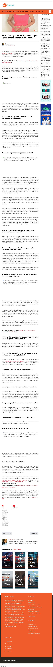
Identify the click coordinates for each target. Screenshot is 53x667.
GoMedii (13, 491)
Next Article (34, 533)
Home (3, 11)
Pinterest (9, 648)
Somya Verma (9, 44)
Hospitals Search (32, 626)
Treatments (16, 11)
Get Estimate (31, 631)
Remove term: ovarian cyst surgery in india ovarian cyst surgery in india (5, 523)
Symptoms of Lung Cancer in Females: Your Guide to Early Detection (33, 562)
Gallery (38, 11)
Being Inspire (31, 609)
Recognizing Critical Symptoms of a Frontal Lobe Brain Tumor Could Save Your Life (7, 580)
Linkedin (9, 646)
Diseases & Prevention (34, 604)
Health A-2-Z (32, 11)
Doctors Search (32, 624)
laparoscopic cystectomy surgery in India (5, 515)
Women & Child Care (33, 611)
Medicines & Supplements (35, 607)
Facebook (9, 641)
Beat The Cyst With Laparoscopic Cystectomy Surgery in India (20, 36)
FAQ (42, 11)
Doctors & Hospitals (24, 11)
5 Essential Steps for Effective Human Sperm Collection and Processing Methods (20, 561)
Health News (31, 616)
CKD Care (30, 600)
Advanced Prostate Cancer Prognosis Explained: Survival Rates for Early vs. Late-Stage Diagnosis (33, 580)
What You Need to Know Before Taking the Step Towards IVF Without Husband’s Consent (46, 21)
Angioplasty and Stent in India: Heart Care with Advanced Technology (7, 561)
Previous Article (7, 533)
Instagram (9, 651)
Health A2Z (12, 45)
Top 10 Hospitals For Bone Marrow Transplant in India (45, 45)
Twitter (9, 643)
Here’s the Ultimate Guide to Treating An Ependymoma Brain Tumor (46, 70)
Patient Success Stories (34, 613)
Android (34, 497)
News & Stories (8, 11)
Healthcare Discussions (34, 633)
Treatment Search (33, 628)
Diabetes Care (31, 602)
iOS (3, 498)
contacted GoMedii (7, 53)
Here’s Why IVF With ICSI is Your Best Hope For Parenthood (46, 57)
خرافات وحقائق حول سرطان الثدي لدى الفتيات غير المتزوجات (46, 76)
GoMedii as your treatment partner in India (17, 361)
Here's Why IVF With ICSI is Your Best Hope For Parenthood (20, 581)
